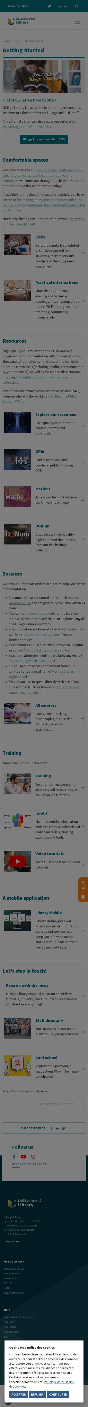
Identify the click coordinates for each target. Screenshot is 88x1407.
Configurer (58, 1394)
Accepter (18, 1394)
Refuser (37, 1394)
